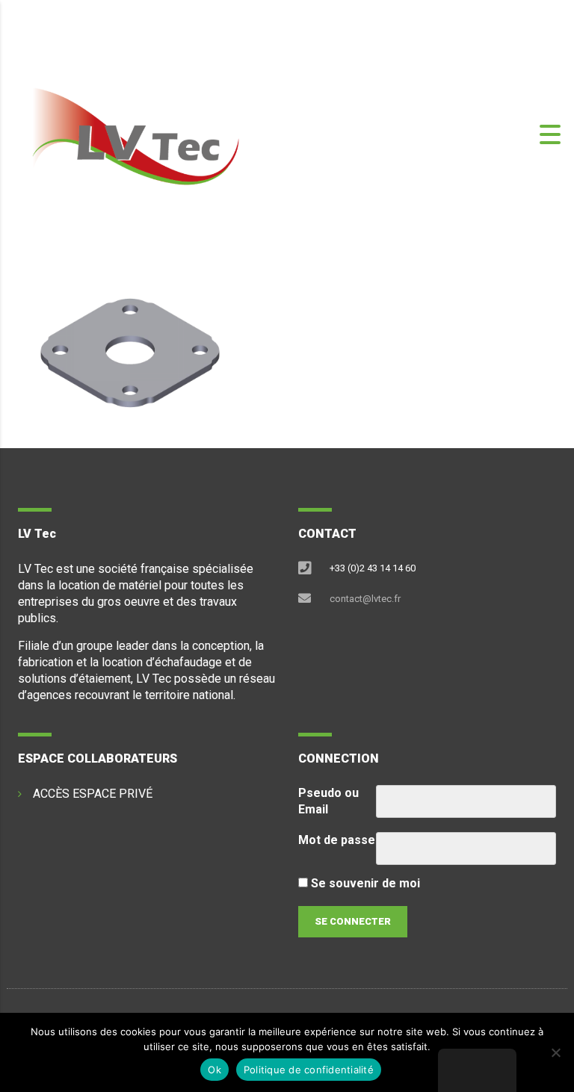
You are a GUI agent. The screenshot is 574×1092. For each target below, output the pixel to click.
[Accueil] (134, 133)
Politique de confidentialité (309, 1070)
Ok (214, 1070)
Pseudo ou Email (328, 801)
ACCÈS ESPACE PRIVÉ (92, 794)
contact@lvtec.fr (365, 598)
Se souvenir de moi (364, 883)
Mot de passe (336, 840)
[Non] (555, 1052)
